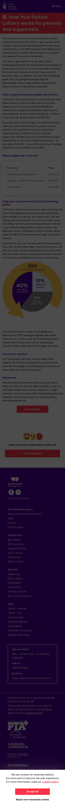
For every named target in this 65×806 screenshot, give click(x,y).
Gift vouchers (15, 544)
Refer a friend (15, 561)
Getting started (17, 591)
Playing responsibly (19, 634)
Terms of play (15, 617)
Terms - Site (15, 612)
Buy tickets (32, 409)
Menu (58, 6)
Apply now (14, 574)
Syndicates (14, 557)
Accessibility (15, 626)
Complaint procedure (20, 630)
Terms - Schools (17, 608)
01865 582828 (20, 667)
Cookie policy (15, 527)
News (11, 518)
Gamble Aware (34, 713)
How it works (15, 552)
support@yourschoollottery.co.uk (31, 678)
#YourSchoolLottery (19, 498)
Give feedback (32, 453)
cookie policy (50, 781)
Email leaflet (14, 582)
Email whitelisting (17, 621)
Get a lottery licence (20, 596)
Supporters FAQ (17, 548)
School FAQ (14, 587)
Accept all (32, 791)
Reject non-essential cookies (32, 799)
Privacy (12, 522)
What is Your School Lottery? (25, 514)
